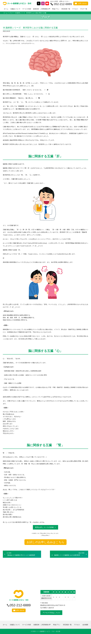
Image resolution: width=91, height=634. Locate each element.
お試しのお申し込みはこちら (45, 542)
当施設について (15, 9)
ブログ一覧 (83, 9)
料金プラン (55, 9)
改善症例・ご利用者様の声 (41, 9)
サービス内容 (26, 9)
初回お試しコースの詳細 (44, 527)
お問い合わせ (82, 3)
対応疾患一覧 (65, 9)
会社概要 (85, 624)
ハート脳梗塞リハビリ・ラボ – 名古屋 (48, 631)
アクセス (75, 9)
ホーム (6, 9)
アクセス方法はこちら (51, 613)
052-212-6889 (63, 4)
